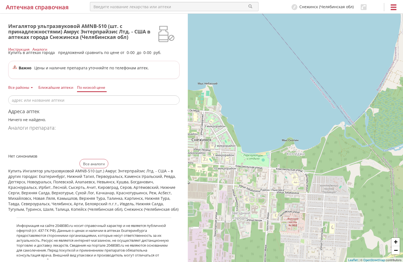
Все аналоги (94, 163)
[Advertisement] (72, 143)
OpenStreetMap (374, 260)
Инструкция (19, 49)
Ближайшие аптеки (55, 87)
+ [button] (396, 241)
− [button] (396, 250)
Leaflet (353, 260)
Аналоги (39, 49)
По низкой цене (91, 87)
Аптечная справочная (37, 7)
